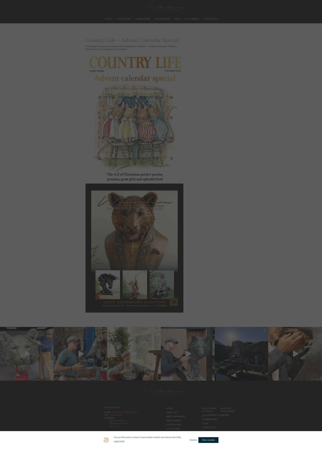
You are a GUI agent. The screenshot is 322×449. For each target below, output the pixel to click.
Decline (193, 440)
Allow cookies (208, 440)
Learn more (119, 441)
